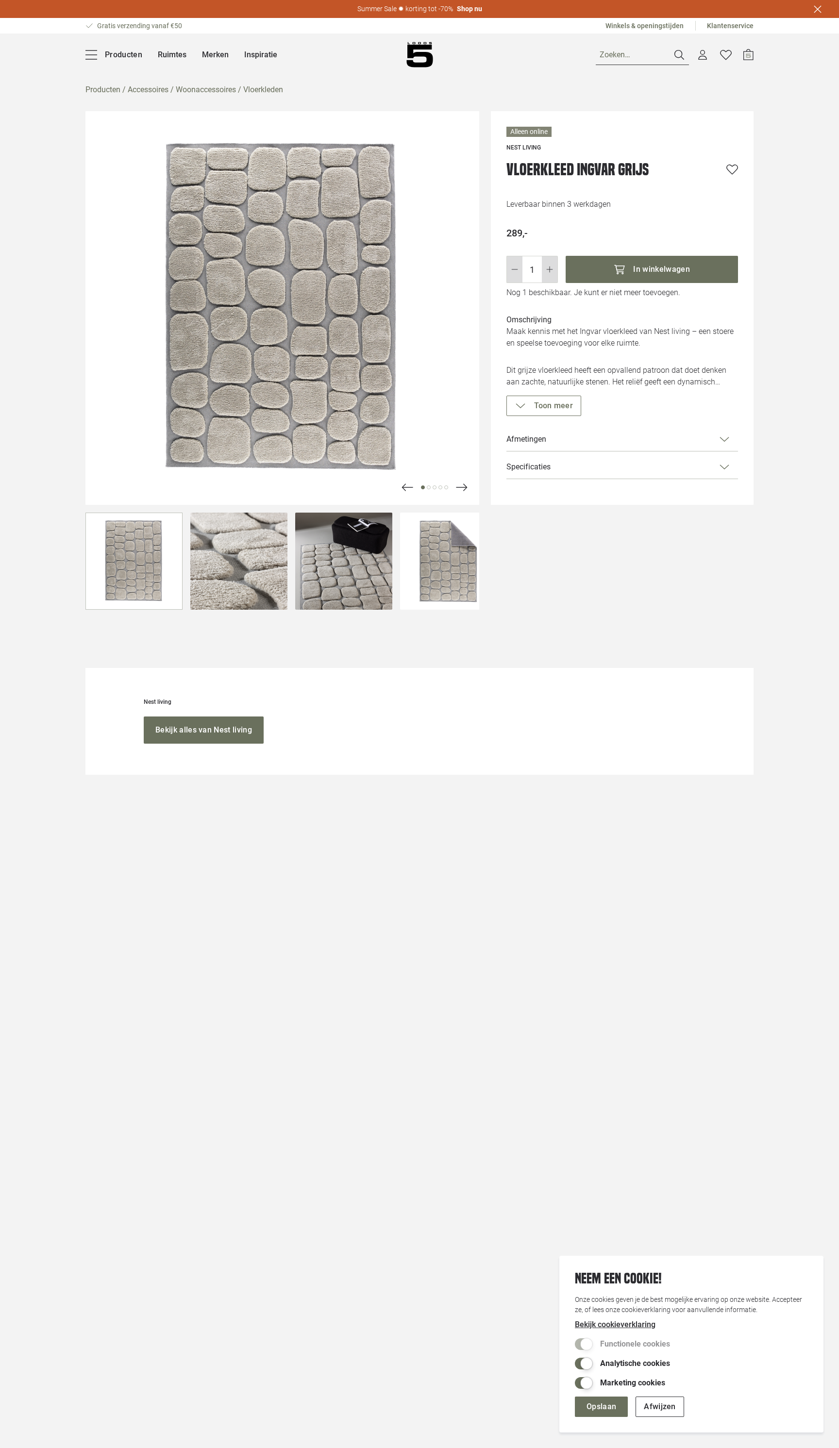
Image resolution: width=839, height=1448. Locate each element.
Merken (215, 54)
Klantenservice (730, 26)
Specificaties (528, 466)
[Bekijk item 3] (440, 487)
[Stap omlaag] (514, 269)
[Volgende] (407, 487)
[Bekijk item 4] (446, 487)
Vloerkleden (263, 89)
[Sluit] (817, 9)
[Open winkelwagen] (748, 55)
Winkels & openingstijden (644, 26)
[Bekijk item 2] (434, 487)
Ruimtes (172, 54)
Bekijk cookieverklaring (615, 1324)
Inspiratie (260, 54)
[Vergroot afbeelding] (282, 308)
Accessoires (148, 89)
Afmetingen (526, 439)
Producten (102, 89)
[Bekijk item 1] (429, 487)
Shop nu (469, 9)
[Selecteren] (134, 561)
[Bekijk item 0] (423, 487)
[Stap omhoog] (550, 269)
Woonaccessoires (206, 89)
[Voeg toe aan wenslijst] (732, 169)
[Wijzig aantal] (532, 269)
